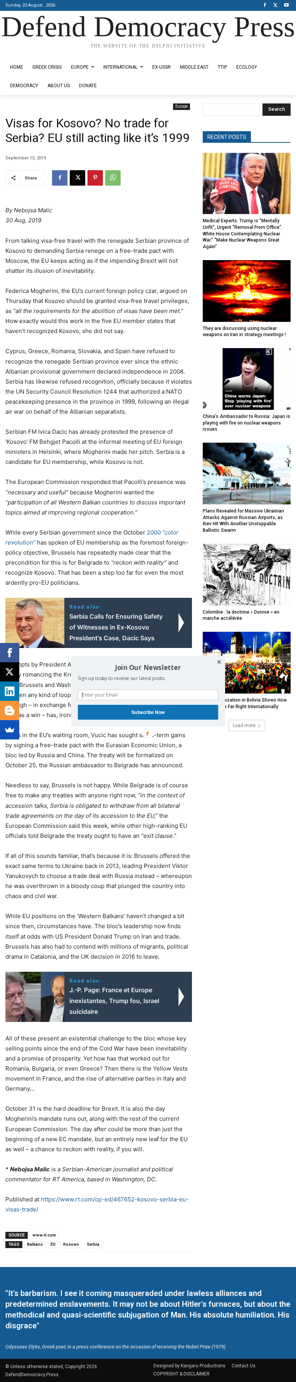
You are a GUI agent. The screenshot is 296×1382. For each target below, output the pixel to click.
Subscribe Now (148, 712)
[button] (148, 667)
